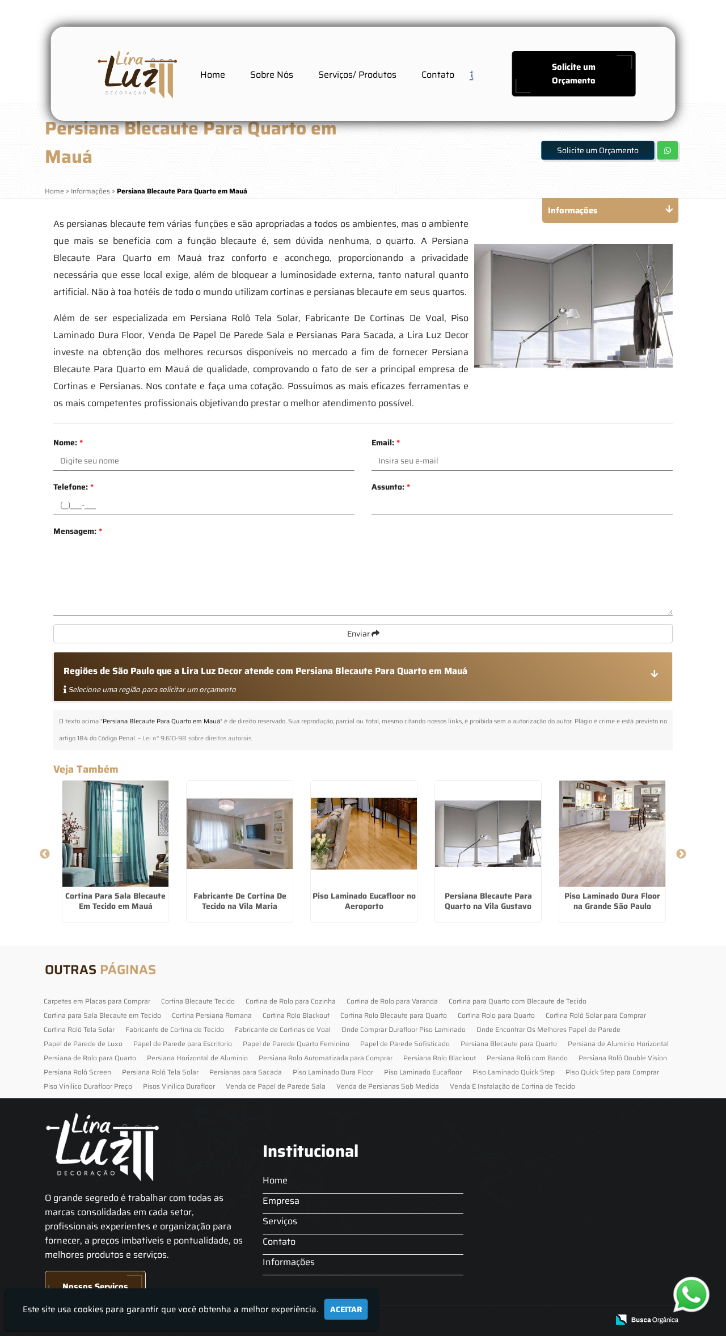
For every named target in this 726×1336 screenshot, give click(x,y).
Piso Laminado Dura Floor (333, 1072)
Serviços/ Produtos (357, 75)
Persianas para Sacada (245, 1072)
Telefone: (73, 487)
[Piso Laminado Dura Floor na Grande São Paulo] (612, 834)
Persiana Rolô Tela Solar (160, 1072)
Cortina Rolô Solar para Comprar (596, 1015)
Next (681, 854)
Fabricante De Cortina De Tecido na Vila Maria (239, 901)
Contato (437, 75)
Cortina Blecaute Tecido (198, 1001)
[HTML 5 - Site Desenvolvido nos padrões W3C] (516, 1320)
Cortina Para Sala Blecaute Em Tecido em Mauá (115, 901)
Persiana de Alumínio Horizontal (618, 1043)
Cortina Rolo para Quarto (496, 1015)
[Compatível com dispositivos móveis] (594, 1320)
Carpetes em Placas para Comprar (97, 1001)
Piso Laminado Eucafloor (423, 1072)
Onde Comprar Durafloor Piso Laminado (403, 1029)
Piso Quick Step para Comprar (612, 1072)
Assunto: (391, 487)
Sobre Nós (271, 75)
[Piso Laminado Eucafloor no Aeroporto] (364, 834)
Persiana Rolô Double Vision (623, 1057)
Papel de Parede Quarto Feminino (296, 1043)
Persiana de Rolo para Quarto (90, 1057)
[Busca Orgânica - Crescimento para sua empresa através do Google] (646, 1319)
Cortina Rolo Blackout (296, 1015)
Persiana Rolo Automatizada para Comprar (325, 1057)
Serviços (280, 1221)
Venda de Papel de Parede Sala (276, 1086)
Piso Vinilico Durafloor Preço (88, 1086)
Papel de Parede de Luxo (83, 1043)
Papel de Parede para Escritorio (182, 1043)
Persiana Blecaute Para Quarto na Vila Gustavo (488, 901)
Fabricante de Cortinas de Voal (283, 1029)
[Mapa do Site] (486, 1320)
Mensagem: (77, 531)
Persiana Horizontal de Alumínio (197, 1057)
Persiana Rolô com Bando (527, 1057)
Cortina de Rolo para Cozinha (291, 1001)
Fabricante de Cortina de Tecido (174, 1029)
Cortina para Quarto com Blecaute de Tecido (517, 1001)
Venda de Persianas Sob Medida (387, 1086)
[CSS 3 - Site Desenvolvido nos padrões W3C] (555, 1320)
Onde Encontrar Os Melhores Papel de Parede (548, 1029)
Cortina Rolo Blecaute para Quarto (393, 1015)
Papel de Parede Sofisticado (405, 1043)
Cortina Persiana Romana (212, 1015)
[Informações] (479, 74)
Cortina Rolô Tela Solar (79, 1029)
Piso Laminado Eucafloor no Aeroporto (364, 901)
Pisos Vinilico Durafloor (179, 1086)
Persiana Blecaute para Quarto (509, 1043)
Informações (289, 1262)
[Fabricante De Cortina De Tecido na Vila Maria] (240, 834)
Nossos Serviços (95, 1286)
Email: (386, 442)
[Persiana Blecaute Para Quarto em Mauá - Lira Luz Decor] (136, 73)
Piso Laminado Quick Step (513, 1072)
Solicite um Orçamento (574, 73)
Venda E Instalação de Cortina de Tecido (512, 1086)
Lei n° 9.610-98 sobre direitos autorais (196, 738)
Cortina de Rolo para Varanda (392, 1001)
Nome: (68, 442)
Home (212, 75)
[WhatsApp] (688, 1294)
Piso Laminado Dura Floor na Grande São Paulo (612, 901)
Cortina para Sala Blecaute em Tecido (102, 1015)
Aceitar (346, 1309)
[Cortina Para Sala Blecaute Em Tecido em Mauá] (115, 834)
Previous (44, 854)
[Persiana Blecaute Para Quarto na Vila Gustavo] (488, 834)
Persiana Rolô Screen (77, 1072)
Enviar (359, 633)
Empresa (281, 1201)
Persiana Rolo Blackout (439, 1057)
